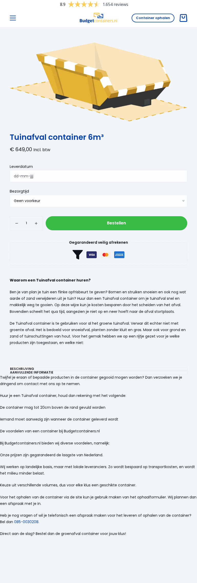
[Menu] (13, 18)
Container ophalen (153, 17)
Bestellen (116, 223)
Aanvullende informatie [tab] (31, 372)
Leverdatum (21, 166)
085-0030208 (26, 521)
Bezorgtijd (19, 191)
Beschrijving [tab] (22, 369)
